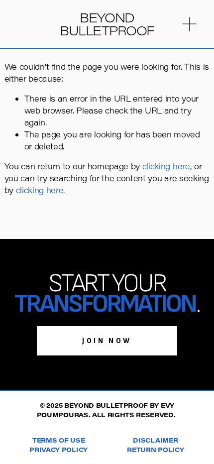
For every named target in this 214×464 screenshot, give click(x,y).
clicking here (166, 166)
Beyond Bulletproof (107, 24)
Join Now (107, 341)
